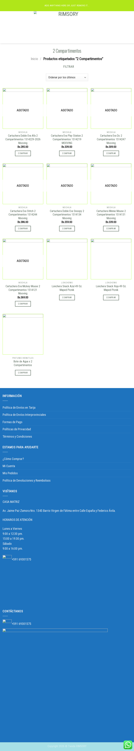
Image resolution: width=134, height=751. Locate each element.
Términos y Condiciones (17, 436)
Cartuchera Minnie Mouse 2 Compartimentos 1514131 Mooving (111, 214)
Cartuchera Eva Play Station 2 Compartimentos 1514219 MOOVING (67, 139)
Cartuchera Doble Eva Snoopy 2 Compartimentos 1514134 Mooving (67, 214)
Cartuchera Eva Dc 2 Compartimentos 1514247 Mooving (111, 139)
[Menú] (5, 27)
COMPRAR (23, 153)
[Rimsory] (67, 27)
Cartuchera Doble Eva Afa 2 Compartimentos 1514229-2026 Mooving (22, 139)
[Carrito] (129, 27)
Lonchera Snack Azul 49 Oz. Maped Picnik (67, 288)
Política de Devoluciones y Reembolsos (26, 480)
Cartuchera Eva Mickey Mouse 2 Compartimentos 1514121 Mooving (23, 290)
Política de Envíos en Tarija (19, 407)
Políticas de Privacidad (17, 429)
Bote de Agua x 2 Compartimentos (23, 363)
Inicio (34, 59)
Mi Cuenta (9, 466)
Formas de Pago (12, 422)
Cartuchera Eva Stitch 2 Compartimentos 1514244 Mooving (23, 214)
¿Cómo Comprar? (13, 459)
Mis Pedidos (10, 473)
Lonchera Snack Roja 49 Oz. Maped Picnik (111, 288)
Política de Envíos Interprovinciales (24, 415)
